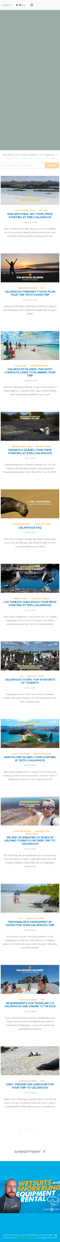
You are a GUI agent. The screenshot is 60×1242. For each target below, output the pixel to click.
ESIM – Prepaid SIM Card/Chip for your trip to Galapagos (30, 1086)
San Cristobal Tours (24, 25)
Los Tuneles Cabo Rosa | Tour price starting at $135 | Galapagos (30, 604)
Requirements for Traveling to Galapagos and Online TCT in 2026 (30, 1005)
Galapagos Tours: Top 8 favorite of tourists (30, 681)
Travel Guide (21, 94)
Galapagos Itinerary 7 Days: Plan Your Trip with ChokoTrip (30, 293)
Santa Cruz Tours (21, 754)
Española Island (40, 130)
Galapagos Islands (27, 60)
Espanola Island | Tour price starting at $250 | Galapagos (30, 452)
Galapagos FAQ (30, 527)
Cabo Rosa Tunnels (40, 598)
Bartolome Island (42, 754)
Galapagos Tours (42, 524)
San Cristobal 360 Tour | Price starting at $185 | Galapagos (30, 216)
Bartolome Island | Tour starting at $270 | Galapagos (30, 759)
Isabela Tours (20, 598)
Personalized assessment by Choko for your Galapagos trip (30, 923)
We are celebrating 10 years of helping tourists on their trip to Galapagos (30, 840)
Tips (38, 60)
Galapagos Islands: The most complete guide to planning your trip (30, 103)
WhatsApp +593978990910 (26, 1238)
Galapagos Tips (42, 831)
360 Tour (40, 25)
